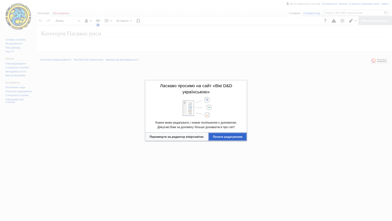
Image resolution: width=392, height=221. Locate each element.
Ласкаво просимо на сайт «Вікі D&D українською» (196, 88)
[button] (176, 137)
